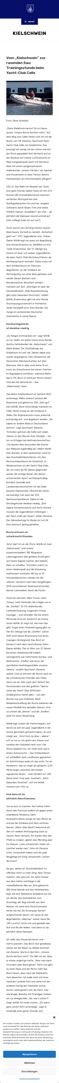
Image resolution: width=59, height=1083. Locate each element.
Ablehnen (29, 1063)
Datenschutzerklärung (30, 1079)
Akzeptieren (29, 1054)
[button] (54, 1017)
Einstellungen (30, 1071)
